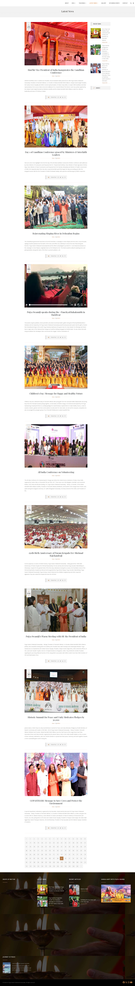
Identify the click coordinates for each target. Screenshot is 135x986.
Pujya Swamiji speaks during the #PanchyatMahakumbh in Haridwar (56, 313)
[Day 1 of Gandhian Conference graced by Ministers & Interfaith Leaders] (56, 127)
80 (26, 858)
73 (61, 854)
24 (57, 842)
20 (42, 842)
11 (69, 839)
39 (53, 846)
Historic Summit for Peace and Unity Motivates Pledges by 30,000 (56, 718)
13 (77, 839)
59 (69, 850)
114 (34, 866)
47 (85, 846)
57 (61, 850)
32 (26, 846)
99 (38, 862)
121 (61, 866)
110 (81, 862)
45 (77, 846)
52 (42, 850)
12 (73, 839)
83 (38, 858)
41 (61, 846)
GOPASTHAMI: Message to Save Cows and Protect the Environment (56, 802)
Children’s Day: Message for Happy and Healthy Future (56, 393)
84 (42, 858)
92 (73, 858)
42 (65, 846)
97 (30, 862)
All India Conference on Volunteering (56, 472)
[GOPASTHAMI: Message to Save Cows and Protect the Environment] (56, 774)
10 (65, 839)
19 (38, 842)
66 (34, 854)
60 (73, 850)
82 (34, 858)
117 (46, 866)
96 (26, 862)
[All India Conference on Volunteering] (56, 446)
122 (65, 866)
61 (77, 850)
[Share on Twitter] (60, 97)
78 (81, 854)
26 (65, 842)
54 (49, 850)
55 (53, 850)
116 (42, 866)
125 (77, 866)
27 (69, 842)
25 (61, 842)
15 (84, 839)
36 (42, 846)
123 (69, 866)
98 (34, 862)
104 (58, 862)
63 (85, 850)
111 (85, 862)
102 (50, 862)
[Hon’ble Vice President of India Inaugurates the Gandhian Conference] (56, 43)
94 (81, 858)
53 (46, 850)
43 (69, 846)
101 (46, 862)
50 (34, 850)
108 (73, 862)
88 (57, 858)
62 (81, 850)
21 (46, 842)
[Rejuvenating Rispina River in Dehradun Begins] (56, 207)
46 (81, 846)
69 (46, 854)
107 (69, 862)
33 (30, 846)
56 (57, 850)
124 (73, 866)
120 (58, 866)
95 (85, 858)
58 (65, 850)
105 (61, 862)
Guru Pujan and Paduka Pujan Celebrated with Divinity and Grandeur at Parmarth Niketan (106, 34)
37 (46, 846)
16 (26, 842)
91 (69, 858)
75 (69, 854)
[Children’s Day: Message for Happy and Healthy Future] (56, 367)
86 (49, 858)
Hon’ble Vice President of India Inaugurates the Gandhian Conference (56, 71)
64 (26, 854)
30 (81, 842)
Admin (58, 76)
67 (38, 854)
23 (53, 842)
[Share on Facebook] (58, 97)
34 (34, 846)
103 (54, 862)
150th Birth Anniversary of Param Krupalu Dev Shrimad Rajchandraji (56, 554)
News (53, 76)
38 (49, 846)
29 (77, 842)
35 (38, 846)
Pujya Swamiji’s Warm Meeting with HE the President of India (56, 636)
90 (65, 858)
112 (26, 866)
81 (30, 858)
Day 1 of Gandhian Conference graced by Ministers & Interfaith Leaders (56, 153)
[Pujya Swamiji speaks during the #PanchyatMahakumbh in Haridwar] (56, 286)
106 (65, 862)
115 (38, 866)
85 (46, 858)
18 (34, 842)
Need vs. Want (84, 889)
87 (53, 858)
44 (73, 846)
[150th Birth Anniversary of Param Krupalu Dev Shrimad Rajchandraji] (56, 526)
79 (85, 854)
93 (77, 858)
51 (38, 850)
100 (42, 862)
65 (30, 854)
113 (30, 866)
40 (57, 846)
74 (65, 854)
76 (73, 854)
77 (77, 854)
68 (42, 854)
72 (57, 854)
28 (73, 842)
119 (54, 866)
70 (49, 854)
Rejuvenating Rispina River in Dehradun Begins (56, 233)
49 (30, 850)
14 (81, 839)
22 (49, 842)
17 (30, 842)
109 (77, 862)
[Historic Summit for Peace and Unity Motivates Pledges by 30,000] (56, 691)
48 (26, 850)
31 (85, 842)
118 (50, 866)
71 (53, 854)
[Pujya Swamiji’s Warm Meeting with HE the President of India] (56, 610)
